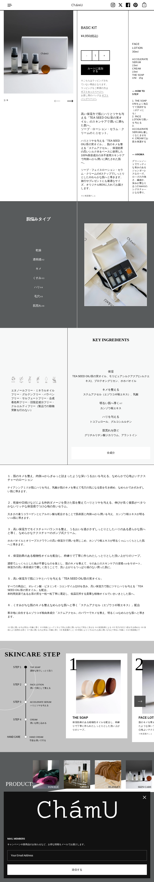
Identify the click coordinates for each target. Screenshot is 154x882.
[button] (140, 701)
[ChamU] (77, 5)
